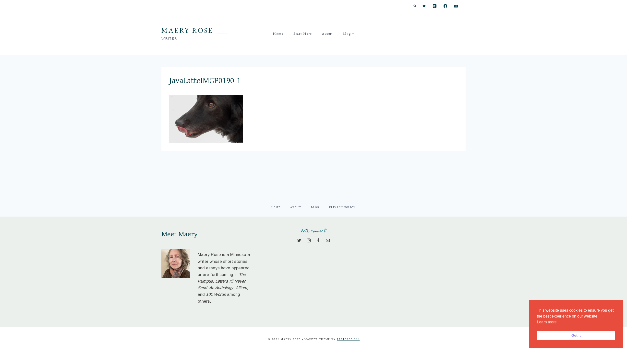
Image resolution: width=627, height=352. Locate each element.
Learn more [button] (547, 322)
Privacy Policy (342, 207)
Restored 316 (348, 339)
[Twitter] (424, 6)
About (327, 33)
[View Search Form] (415, 6)
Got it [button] (576, 335)
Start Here (302, 33)
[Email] (456, 6)
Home (278, 33)
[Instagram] (435, 6)
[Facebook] (445, 6)
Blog (315, 207)
